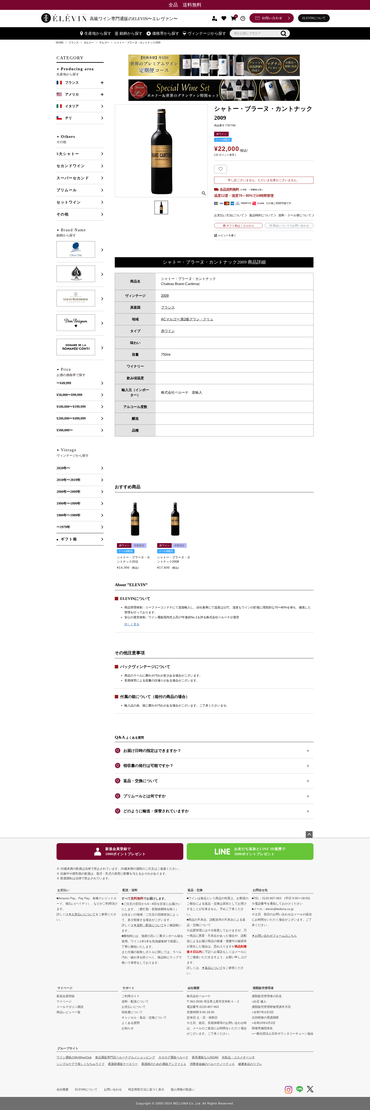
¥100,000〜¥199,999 (71, 406)
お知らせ (128, 1028)
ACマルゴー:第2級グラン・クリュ (187, 319)
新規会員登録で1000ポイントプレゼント (125, 851)
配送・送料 (129, 890)
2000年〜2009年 (69, 491)
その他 (63, 214)
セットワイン (69, 202)
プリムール (67, 190)
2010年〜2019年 (69, 480)
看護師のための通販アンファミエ (163, 1064)
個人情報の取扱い (183, 1089)
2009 (165, 295)
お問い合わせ (113, 1089)
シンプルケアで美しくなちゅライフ (80, 1064)
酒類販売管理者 (263, 988)
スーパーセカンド (73, 178)
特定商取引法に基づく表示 (146, 1089)
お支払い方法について (229, 215)
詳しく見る (131, 624)
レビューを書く (227, 235)
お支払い (63, 890)
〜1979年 (63, 527)
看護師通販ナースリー (123, 1064)
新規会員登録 (66, 996)
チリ (68, 118)
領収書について (132, 1012)
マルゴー (104, 42)
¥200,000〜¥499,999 (71, 418)
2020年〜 (63, 468)
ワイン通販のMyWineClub (74, 1057)
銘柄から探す (131, 33)
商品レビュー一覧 (69, 1012)
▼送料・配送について (149, 925)
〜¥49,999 (64, 383)
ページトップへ (309, 834)
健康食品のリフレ (250, 1064)
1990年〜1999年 (69, 503)
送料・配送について (135, 1001)
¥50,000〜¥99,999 (69, 395)
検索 (283, 33)
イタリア (72, 106)
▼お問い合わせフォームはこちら (274, 935)
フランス (74, 42)
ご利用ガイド (131, 996)
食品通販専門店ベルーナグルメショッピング (125, 1057)
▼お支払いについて (82, 914)
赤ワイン (168, 331)
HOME (60, 42)
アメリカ (72, 94)
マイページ (64, 988)
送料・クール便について (294, 215)
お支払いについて (134, 1006)
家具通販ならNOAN (205, 1057)
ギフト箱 (69, 539)
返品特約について (261, 215)
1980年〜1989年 (69, 515)
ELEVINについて (313, 18)
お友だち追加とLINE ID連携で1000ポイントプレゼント (259, 851)
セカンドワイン (71, 166)
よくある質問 (131, 1023)
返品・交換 (195, 890)
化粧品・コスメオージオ (238, 1057)
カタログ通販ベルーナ (173, 1057)
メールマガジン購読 (70, 1006)
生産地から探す (97, 33)
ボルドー (89, 42)
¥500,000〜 (65, 430)
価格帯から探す (165, 33)
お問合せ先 (260, 890)
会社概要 (194, 988)
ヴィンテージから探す (207, 33)
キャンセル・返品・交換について (144, 1017)
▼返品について (212, 968)
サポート (128, 988)
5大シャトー (68, 154)
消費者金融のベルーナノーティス (212, 1064)
